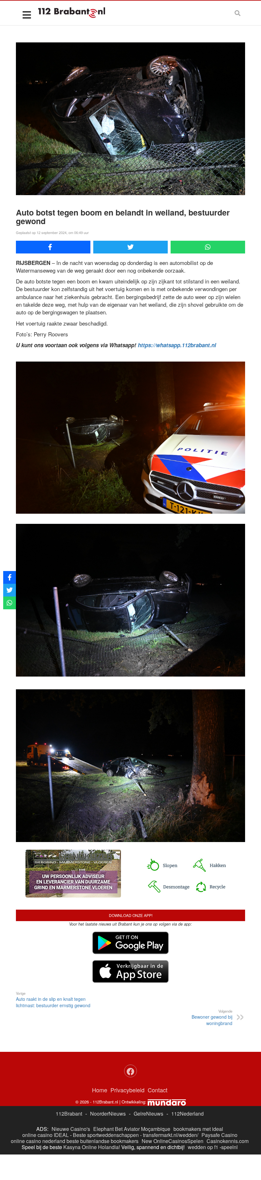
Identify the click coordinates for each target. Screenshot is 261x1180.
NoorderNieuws (108, 1113)
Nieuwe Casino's (71, 1128)
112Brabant (69, 1113)
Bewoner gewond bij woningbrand (212, 1017)
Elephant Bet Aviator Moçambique (131, 1128)
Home (99, 1090)
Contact (157, 1090)
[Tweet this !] (130, 247)
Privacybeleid (127, 1090)
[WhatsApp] (208, 247)
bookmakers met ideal (198, 1128)
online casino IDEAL (45, 1135)
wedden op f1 (203, 1147)
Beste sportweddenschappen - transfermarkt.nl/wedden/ (135, 1135)
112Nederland (187, 1113)
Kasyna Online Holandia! (91, 1147)
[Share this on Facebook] (53, 247)
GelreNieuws (148, 1113)
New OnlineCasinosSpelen (172, 1141)
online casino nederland (38, 1141)
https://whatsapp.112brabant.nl (177, 345)
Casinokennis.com (228, 1141)
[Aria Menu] (26, 14)
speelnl (229, 1147)
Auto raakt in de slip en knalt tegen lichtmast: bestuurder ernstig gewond (53, 999)
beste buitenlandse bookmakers (102, 1141)
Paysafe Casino (219, 1135)
